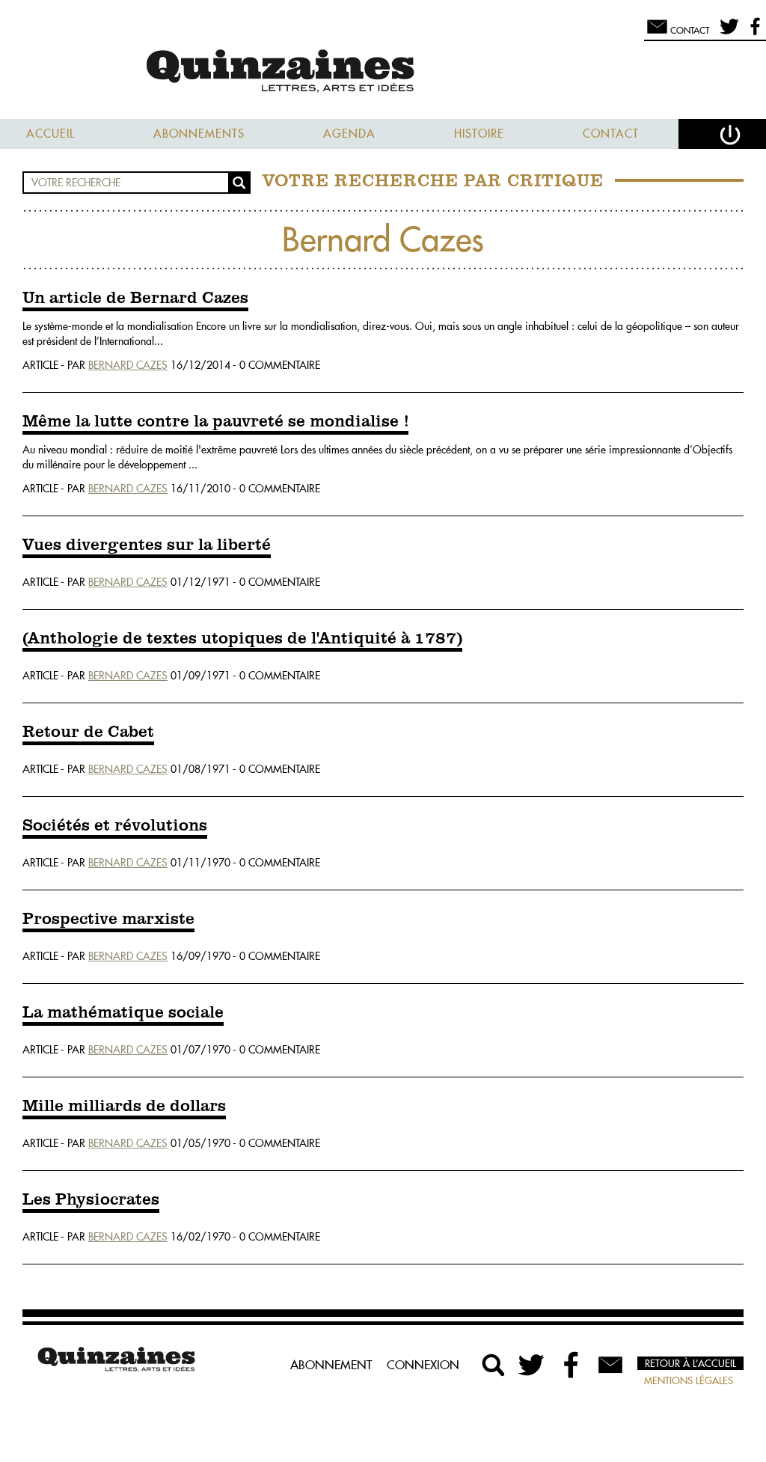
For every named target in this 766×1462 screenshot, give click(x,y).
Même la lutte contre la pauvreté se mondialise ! (215, 422)
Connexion (423, 1364)
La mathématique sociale (123, 1013)
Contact (611, 133)
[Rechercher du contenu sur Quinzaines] (493, 1364)
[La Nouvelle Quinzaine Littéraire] (383, 72)
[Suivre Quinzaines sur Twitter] (532, 1364)
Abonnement (331, 1364)
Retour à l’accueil (690, 1363)
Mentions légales (688, 1380)
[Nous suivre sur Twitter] (727, 32)
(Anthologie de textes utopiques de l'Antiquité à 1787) (242, 639)
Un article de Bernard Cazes (135, 298)
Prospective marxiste (108, 919)
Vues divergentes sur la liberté (146, 545)
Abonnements (199, 133)
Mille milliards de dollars (124, 1106)
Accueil (50, 133)
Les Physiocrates (90, 1200)
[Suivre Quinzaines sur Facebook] (571, 1364)
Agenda (349, 133)
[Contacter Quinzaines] (610, 1364)
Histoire (479, 133)
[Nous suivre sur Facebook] (753, 32)
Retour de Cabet (88, 732)
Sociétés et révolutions (114, 826)
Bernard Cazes (128, 365)
